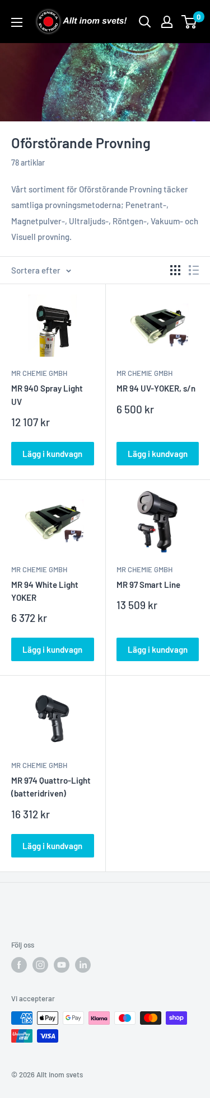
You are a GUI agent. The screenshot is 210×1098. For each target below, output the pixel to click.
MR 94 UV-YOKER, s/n (155, 388)
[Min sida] (166, 22)
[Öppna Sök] (145, 22)
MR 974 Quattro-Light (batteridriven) (51, 786)
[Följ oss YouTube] (61, 965)
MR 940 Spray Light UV (47, 394)
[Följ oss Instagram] (40, 965)
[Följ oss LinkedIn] (83, 965)
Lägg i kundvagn (52, 454)
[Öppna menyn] (16, 22)
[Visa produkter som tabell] (175, 270)
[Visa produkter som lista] (194, 270)
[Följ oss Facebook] (19, 965)
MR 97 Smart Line (148, 584)
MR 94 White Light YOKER (44, 590)
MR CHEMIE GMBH (39, 373)
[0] (190, 22)
